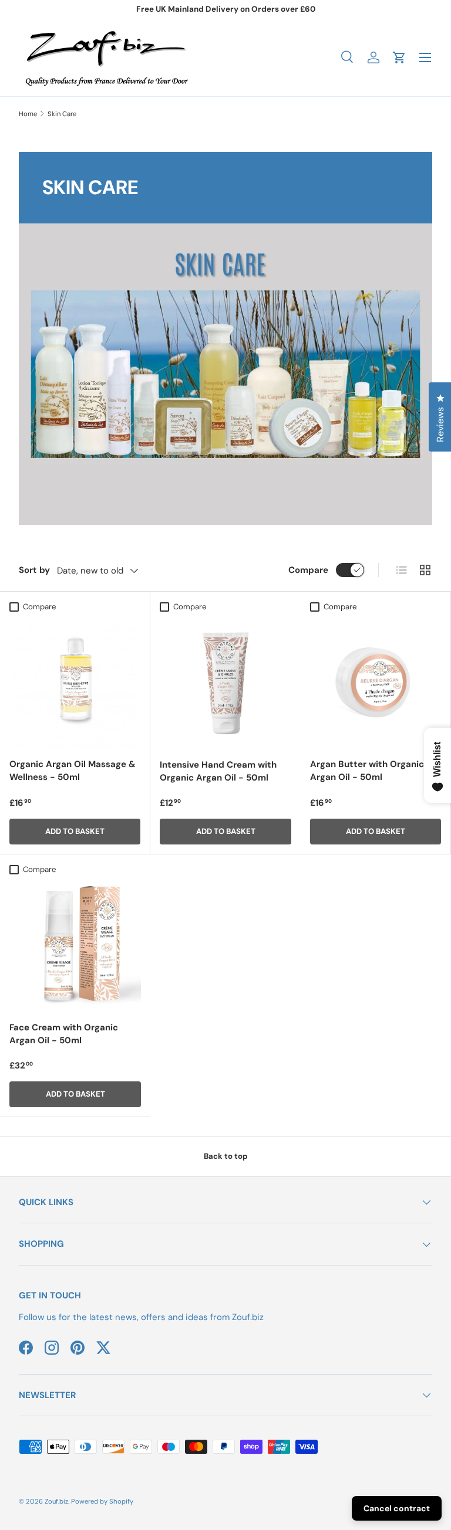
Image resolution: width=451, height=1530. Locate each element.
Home (28, 114)
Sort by (34, 570)
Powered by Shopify (102, 1501)
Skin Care (62, 114)
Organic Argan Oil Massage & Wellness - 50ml (72, 770)
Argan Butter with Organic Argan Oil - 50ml (367, 770)
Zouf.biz (56, 1501)
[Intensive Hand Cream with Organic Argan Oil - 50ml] (225, 683)
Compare (308, 570)
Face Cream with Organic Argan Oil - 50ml (63, 1034)
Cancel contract (397, 1508)
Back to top (226, 1156)
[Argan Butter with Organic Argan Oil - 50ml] (375, 683)
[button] (399, 57)
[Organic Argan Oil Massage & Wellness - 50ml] (74, 683)
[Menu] (425, 57)
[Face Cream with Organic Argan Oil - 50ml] (75, 946)
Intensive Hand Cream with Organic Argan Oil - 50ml (218, 771)
